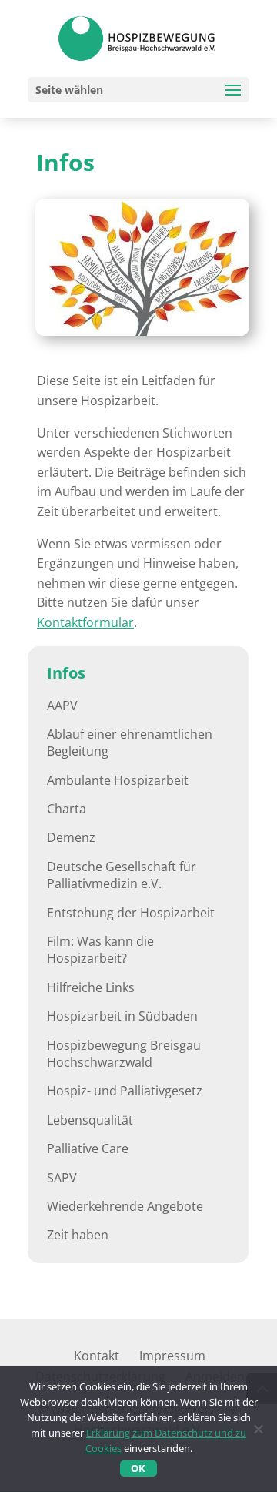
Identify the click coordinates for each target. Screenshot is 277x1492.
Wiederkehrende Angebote (125, 1206)
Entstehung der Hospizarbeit (131, 912)
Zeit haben (77, 1234)
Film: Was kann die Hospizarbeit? (100, 950)
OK (138, 1468)
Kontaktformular (85, 622)
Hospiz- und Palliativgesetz (124, 1090)
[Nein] (257, 1429)
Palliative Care (87, 1148)
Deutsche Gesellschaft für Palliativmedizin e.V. (121, 875)
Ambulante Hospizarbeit (118, 780)
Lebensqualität (90, 1119)
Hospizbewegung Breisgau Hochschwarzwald (124, 1054)
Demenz (71, 837)
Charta (66, 808)
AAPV (62, 705)
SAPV (62, 1177)
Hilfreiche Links (91, 987)
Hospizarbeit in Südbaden (122, 1016)
